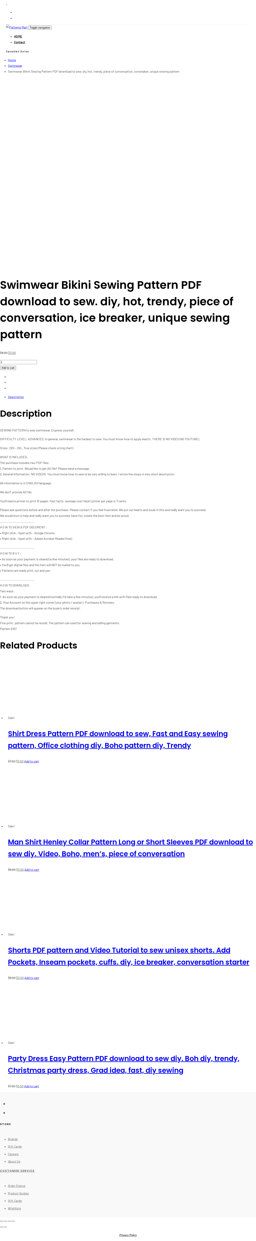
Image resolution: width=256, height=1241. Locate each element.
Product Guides (18, 1193)
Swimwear (15, 65)
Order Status (17, 1186)
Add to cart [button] (31, 761)
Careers (13, 1154)
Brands (13, 1139)
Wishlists (14, 1208)
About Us (14, 1161)
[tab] (132, 397)
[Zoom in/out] (1, 1221)
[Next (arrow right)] (5, 1227)
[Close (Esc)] (13, 1221)
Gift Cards (15, 1146)
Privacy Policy (128, 1235)
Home (12, 60)
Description (16, 397)
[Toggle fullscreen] (5, 1221)
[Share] (9, 1221)
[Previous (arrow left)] (1, 1227)
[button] (17, 51)
